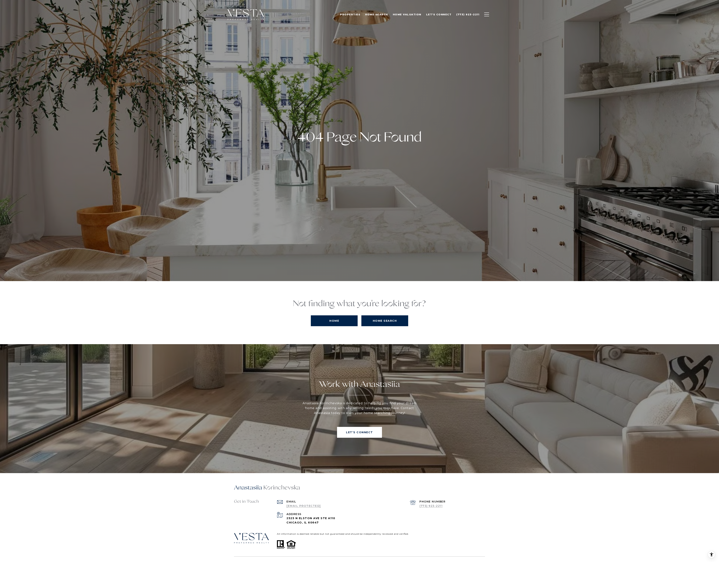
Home (334, 320)
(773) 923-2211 (431, 506)
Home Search (385, 320)
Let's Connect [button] (359, 432)
